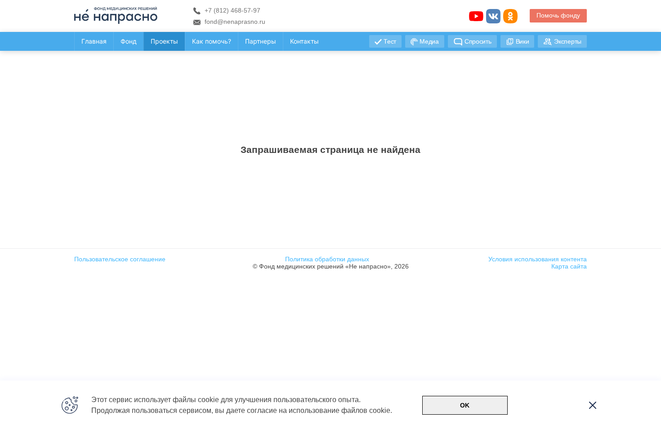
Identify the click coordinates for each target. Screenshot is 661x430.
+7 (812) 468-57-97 (231, 10)
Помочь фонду (558, 15)
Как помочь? (211, 41)
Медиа (429, 41)
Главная (94, 41)
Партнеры (260, 41)
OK (464, 405)
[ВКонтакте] (493, 16)
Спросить (477, 41)
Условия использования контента (537, 259)
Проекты (164, 41)
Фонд (129, 41)
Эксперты (567, 41)
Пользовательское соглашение (119, 259)
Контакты (304, 41)
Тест (390, 41)
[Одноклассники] (510, 16)
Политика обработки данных (327, 259)
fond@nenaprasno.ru (234, 21)
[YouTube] (476, 16)
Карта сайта (569, 266)
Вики (522, 41)
